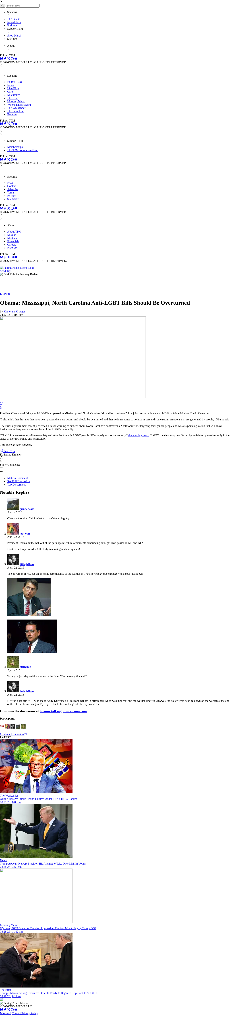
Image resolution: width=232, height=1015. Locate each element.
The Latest (13, 18)
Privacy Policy (29, 1013)
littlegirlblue (27, 564)
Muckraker (13, 94)
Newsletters (14, 22)
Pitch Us (12, 247)
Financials (13, 241)
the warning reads (138, 435)
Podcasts (12, 25)
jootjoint (25, 533)
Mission (11, 234)
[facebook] (5, 59)
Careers (11, 244)
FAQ (10, 182)
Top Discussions (16, 484)
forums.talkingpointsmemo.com (63, 711)
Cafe (10, 91)
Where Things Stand (19, 104)
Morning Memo (16, 101)
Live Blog (13, 88)
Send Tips (5, 271)
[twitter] (8, 1010)
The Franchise (15, 111)
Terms (10, 192)
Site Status (13, 199)
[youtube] (15, 59)
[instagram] (12, 59)
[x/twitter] (9, 59)
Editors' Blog (14, 81)
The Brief (12, 98)
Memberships (15, 146)
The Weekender (16, 107)
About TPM (14, 231)
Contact (11, 186)
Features (12, 114)
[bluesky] (1, 59)
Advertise (12, 189)
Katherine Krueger (14, 311)
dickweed (25, 666)
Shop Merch (14, 35)
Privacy (11, 195)
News (10, 85)
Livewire (5, 293)
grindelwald (27, 508)
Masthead (12, 238)
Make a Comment (17, 478)
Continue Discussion (12, 734)
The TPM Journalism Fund (22, 150)
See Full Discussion (18, 481)
